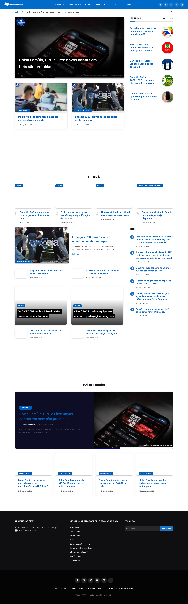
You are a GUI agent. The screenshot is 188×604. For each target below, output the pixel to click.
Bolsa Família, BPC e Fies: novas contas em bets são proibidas (53, 12)
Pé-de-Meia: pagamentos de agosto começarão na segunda (38, 118)
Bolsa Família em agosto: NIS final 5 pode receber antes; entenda (72, 483)
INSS (72, 540)
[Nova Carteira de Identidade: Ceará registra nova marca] (114, 196)
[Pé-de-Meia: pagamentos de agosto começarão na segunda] (41, 97)
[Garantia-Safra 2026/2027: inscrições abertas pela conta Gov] (167, 80)
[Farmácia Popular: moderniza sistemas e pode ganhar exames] (167, 48)
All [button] (164, 18)
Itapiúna (170, 18)
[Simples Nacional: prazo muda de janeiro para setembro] (21, 273)
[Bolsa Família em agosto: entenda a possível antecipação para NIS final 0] (33, 464)
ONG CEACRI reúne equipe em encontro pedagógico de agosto (102, 332)
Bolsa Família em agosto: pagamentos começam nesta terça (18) (143, 31)
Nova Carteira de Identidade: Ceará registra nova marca (116, 214)
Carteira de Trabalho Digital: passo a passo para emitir (141, 64)
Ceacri (21, 306)
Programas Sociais (95, 589)
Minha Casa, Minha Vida (80, 552)
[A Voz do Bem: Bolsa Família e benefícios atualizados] (13, 4)
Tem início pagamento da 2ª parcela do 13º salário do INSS (153, 282)
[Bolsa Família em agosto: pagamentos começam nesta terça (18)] (167, 31)
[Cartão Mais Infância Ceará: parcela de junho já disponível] (155, 196)
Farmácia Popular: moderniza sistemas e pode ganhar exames (141, 47)
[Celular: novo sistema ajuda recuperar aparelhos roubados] (167, 97)
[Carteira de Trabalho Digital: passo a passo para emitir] (167, 64)
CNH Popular (75, 560)
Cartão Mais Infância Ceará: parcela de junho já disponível (157, 215)
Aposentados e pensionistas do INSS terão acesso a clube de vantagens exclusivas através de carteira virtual (154, 255)
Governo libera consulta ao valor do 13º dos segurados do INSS (153, 269)
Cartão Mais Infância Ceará (149, 185)
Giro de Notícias (83, 110)
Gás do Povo (75, 531)
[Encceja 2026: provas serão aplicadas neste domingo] (98, 97)
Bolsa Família (25, 474)
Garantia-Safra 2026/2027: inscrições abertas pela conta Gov (142, 80)
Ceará (18, 185)
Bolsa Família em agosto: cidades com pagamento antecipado (152, 483)
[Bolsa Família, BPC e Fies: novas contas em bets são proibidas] (69, 47)
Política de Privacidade (121, 589)
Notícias (101, 4)
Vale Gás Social (76, 556)
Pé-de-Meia (24, 110)
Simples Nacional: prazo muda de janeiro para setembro (46, 272)
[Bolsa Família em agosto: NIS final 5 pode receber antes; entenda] (73, 464)
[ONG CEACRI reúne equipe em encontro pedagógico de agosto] (97, 305)
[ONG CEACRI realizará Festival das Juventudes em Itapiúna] (41, 305)
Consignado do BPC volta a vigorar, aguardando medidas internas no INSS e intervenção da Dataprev (153, 296)
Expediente (77, 589)
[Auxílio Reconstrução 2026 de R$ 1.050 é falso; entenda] (77, 273)
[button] (182, 4)
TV (114, 4)
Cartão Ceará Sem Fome (80, 544)
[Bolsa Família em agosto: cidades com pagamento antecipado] (154, 464)
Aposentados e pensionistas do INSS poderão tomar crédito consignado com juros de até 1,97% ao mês (154, 239)
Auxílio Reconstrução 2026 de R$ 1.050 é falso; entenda (102, 272)
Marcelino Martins (23, 321)
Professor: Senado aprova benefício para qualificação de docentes (75, 215)
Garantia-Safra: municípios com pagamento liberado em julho (35, 215)
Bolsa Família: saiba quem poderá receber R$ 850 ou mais (113, 483)
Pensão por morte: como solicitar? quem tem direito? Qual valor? (152, 310)
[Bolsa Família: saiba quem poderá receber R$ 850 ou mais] (114, 464)
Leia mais (76, 254)
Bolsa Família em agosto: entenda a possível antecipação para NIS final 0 (33, 483)
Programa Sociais (79, 4)
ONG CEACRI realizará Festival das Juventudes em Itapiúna (46, 332)
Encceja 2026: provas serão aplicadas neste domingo (96, 118)
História (126, 4)
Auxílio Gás (25, 408)
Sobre (58, 4)
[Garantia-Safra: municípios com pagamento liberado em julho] (33, 196)
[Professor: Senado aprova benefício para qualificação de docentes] (73, 196)
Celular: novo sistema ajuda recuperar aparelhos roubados (144, 96)
